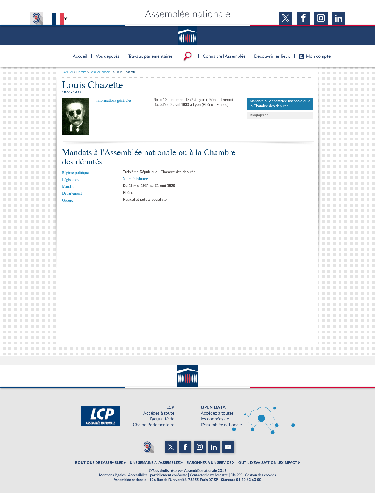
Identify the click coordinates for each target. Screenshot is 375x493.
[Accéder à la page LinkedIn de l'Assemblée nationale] (338, 18)
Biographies (259, 115)
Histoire (81, 72)
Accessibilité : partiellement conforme (157, 475)
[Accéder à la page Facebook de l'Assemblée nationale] (303, 18)
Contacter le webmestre (209, 475)
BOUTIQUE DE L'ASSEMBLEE (99, 462)
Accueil (68, 72)
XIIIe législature (135, 179)
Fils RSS (236, 475)
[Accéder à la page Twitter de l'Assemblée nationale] (285, 18)
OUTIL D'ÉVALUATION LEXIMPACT (267, 462)
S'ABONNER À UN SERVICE (209, 462)
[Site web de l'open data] (243, 416)
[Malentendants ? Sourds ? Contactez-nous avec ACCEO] (36, 18)
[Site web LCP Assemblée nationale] (132, 416)
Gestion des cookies (260, 475)
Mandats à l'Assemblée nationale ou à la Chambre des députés (280, 103)
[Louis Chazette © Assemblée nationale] (75, 116)
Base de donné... (101, 72)
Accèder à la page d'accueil (78, 53)
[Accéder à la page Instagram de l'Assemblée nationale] (321, 18)
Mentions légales (112, 475)
